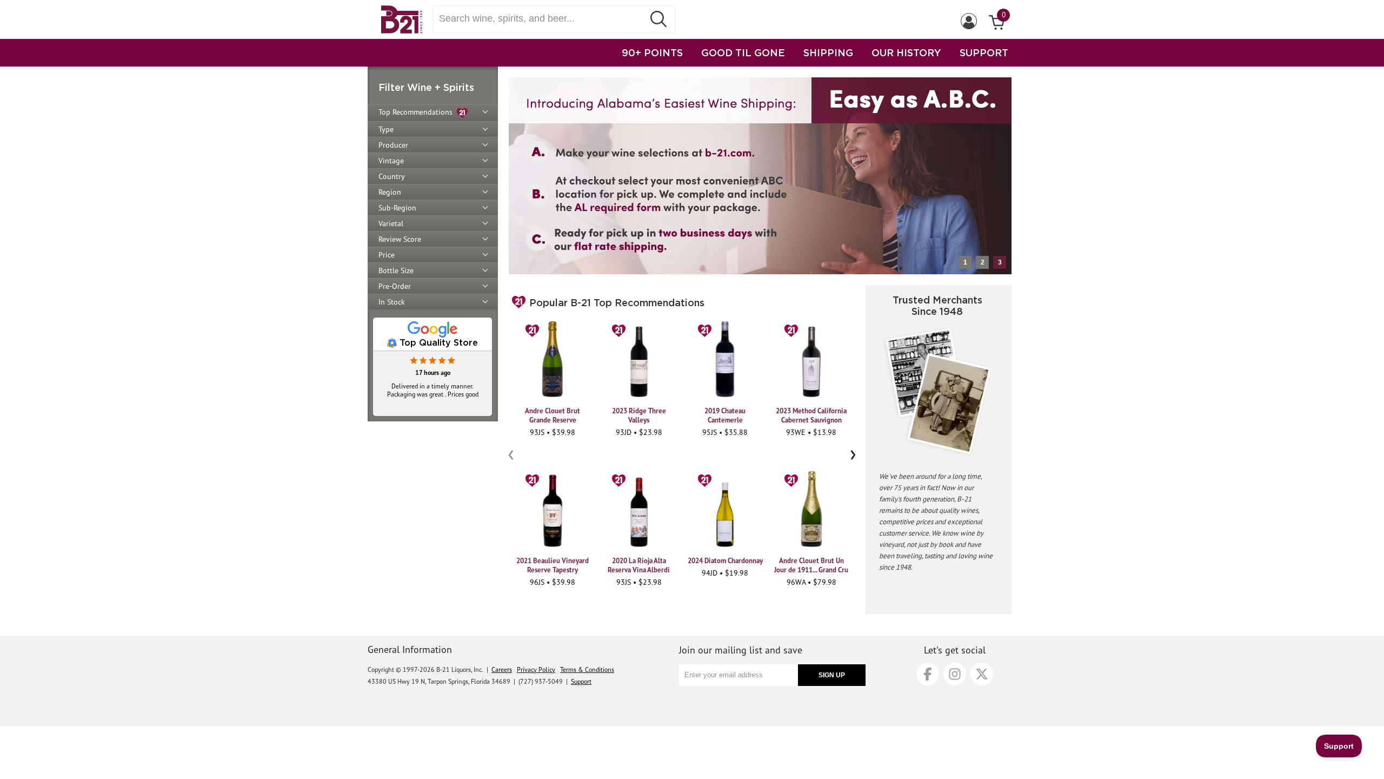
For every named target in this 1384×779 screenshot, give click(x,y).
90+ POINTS (652, 52)
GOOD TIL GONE (743, 52)
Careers (501, 669)
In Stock (391, 302)
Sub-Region (397, 208)
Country (391, 176)
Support (581, 681)
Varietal (390, 223)
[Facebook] (927, 674)
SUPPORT (984, 52)
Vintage (391, 161)
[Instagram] (954, 674)
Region (389, 192)
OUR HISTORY (906, 52)
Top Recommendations (417, 112)
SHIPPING (828, 52)
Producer (393, 145)
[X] (981, 674)
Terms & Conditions (587, 669)
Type (386, 129)
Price (386, 255)
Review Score (399, 239)
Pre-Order (394, 286)
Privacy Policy (536, 669)
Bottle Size (396, 270)
